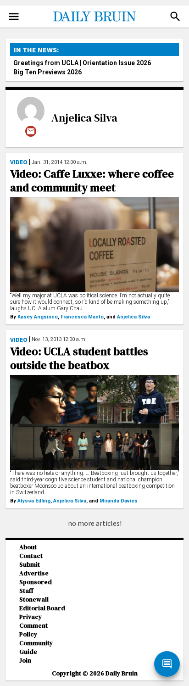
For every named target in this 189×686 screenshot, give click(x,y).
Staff (26, 590)
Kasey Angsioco (37, 317)
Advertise (34, 573)
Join (25, 660)
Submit (29, 564)
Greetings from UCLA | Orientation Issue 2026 (82, 63)
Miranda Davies (119, 501)
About (28, 547)
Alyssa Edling (33, 501)
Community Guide (36, 647)
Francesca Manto (82, 317)
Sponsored (35, 582)
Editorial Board (42, 608)
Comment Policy (33, 630)
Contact (31, 556)
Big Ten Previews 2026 (47, 72)
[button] (175, 16)
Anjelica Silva (84, 117)
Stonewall (34, 599)
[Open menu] (14, 16)
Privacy (30, 617)
